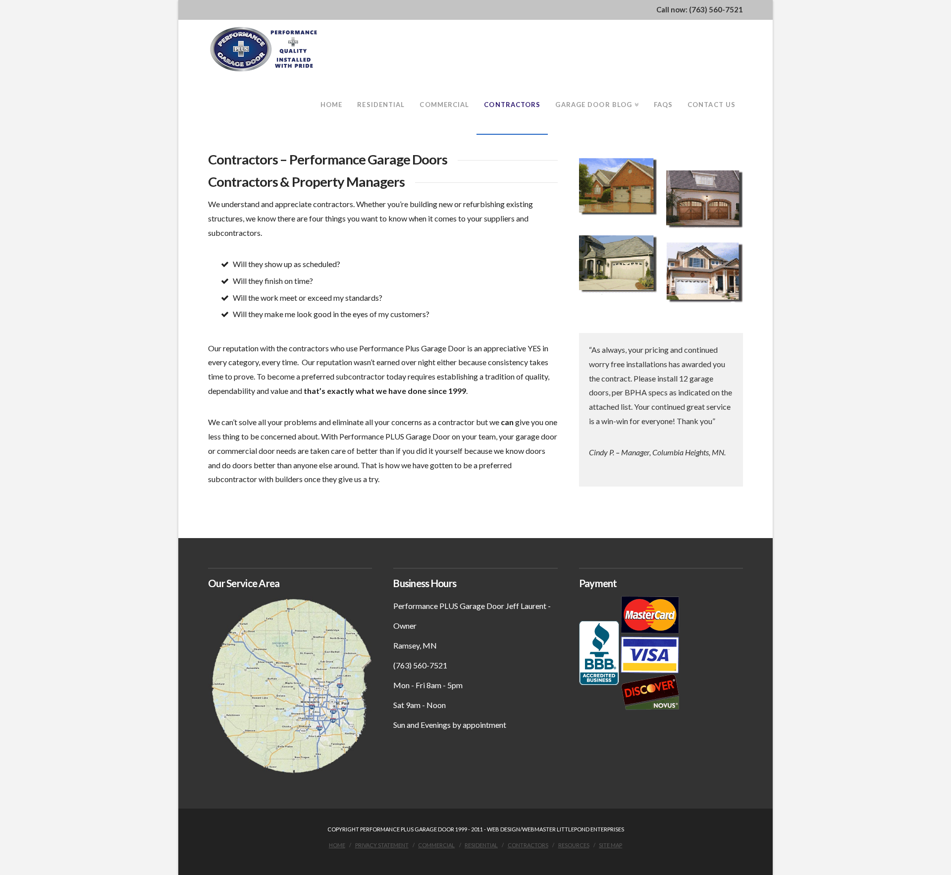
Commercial (436, 845)
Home (337, 845)
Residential (481, 845)
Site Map (610, 845)
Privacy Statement (382, 845)
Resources (573, 845)
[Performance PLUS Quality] (264, 49)
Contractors (528, 845)
